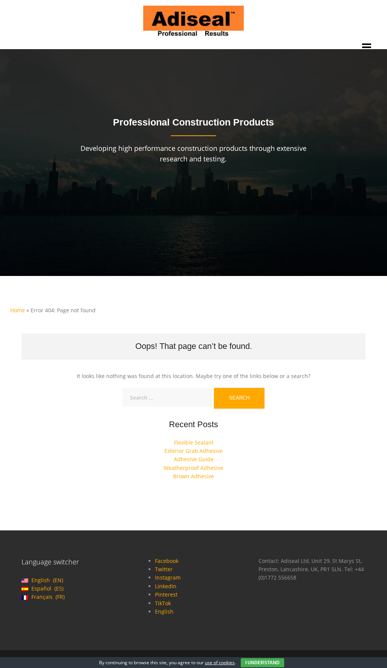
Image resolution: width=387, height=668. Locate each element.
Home (17, 310)
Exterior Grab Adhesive (193, 450)
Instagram (168, 577)
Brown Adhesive (193, 476)
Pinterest (166, 594)
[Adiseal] (193, 20)
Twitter (164, 569)
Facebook (166, 560)
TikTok (163, 603)
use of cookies (220, 662)
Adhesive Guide (194, 459)
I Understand (262, 662)
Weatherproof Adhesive (193, 467)
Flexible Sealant (194, 442)
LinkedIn (165, 586)
